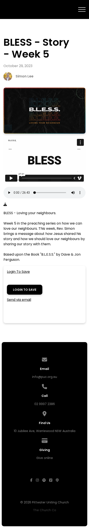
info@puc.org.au (44, 377)
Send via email (19, 299)
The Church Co (44, 510)
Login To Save (18, 271)
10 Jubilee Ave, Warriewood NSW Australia (44, 431)
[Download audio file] (5, 204)
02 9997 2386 (44, 404)
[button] (82, 9)
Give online (44, 458)
